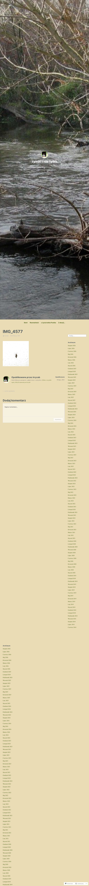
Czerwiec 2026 (72, 351)
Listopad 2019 (72, 578)
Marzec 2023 (71, 463)
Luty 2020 (71, 570)
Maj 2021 (70, 527)
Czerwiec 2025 (72, 386)
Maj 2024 (70, 423)
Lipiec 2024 (71, 417)
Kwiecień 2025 (72, 391)
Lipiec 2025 (71, 383)
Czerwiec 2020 (72, 558)
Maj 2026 (70, 354)
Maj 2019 (70, 596)
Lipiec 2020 (71, 555)
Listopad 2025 (72, 371)
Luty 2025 (71, 397)
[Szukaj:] (77, 335)
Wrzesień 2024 (72, 412)
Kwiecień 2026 (72, 357)
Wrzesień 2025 (72, 377)
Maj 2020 (70, 561)
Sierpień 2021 (72, 518)
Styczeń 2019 (71, 607)
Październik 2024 (72, 409)
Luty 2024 (71, 432)
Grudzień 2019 (72, 575)
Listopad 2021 (72, 509)
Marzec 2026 (71, 360)
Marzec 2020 (71, 567)
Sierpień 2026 (72, 345)
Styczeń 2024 (71, 435)
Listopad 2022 (72, 475)
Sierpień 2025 (72, 380)
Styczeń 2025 (71, 400)
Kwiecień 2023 (72, 460)
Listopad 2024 (72, 406)
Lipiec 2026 (71, 348)
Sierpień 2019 (72, 587)
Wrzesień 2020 (72, 550)
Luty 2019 (71, 604)
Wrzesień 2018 (72, 619)
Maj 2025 (70, 389)
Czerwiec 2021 (72, 524)
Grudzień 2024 (72, 403)
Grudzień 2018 (72, 610)
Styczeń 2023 (71, 469)
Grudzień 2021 (72, 506)
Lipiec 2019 (71, 590)
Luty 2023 (71, 466)
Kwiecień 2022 (72, 495)
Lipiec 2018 (71, 624)
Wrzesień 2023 (72, 446)
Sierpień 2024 (72, 414)
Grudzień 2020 (72, 541)
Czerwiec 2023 (72, 455)
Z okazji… (61, 323)
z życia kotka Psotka (48, 323)
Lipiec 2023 (71, 452)
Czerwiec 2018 (72, 627)
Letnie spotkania (8, 391)
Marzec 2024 (71, 429)
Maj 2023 (70, 458)
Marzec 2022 (71, 498)
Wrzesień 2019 (72, 584)
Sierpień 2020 (72, 552)
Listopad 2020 (72, 544)
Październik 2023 (72, 443)
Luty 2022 (71, 501)
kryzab (7, 335)
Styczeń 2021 (71, 538)
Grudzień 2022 (72, 472)
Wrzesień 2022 (72, 481)
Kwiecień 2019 (72, 598)
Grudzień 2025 (72, 368)
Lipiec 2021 (71, 521)
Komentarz (58, 419)
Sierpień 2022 (72, 483)
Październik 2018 (72, 616)
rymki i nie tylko (44, 161)
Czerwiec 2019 (72, 593)
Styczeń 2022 (71, 504)
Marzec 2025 (71, 394)
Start (26, 323)
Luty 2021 (71, 535)
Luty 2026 (71, 363)
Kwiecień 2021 (72, 529)
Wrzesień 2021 (72, 515)
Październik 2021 (72, 512)
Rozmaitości (34, 323)
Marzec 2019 (71, 601)
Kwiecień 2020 (72, 564)
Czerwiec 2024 (72, 420)
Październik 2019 (72, 581)
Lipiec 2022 (71, 486)
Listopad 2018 (72, 613)
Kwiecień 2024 (72, 426)
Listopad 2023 (72, 440)
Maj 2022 (70, 492)
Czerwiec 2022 (72, 489)
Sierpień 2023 (72, 449)
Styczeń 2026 (71, 365)
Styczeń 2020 (71, 573)
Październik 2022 (72, 478)
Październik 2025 (72, 374)
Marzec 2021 (71, 532)
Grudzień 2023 (72, 437)
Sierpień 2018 (72, 621)
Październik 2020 (72, 547)
